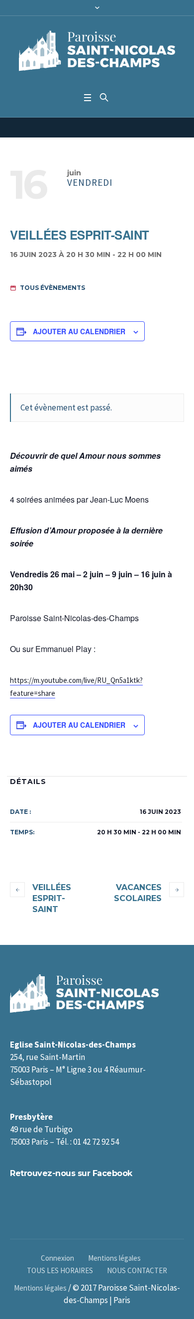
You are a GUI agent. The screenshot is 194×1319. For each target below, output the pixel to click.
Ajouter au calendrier (79, 331)
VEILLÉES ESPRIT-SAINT (51, 898)
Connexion (57, 1258)
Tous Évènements (51, 287)
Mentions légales (114, 1258)
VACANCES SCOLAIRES (138, 893)
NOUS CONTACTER (137, 1270)
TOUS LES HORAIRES (60, 1270)
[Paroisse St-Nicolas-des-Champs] (97, 51)
